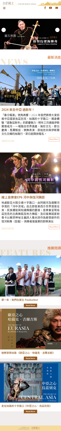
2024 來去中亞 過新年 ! (17, 109)
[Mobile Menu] (4, 8)
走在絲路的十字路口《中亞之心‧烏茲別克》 (26, 406)
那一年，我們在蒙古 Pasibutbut (19, 300)
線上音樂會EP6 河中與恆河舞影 (23, 197)
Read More (54, 139)
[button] (3, 30)
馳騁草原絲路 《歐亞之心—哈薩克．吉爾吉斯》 (28, 353)
